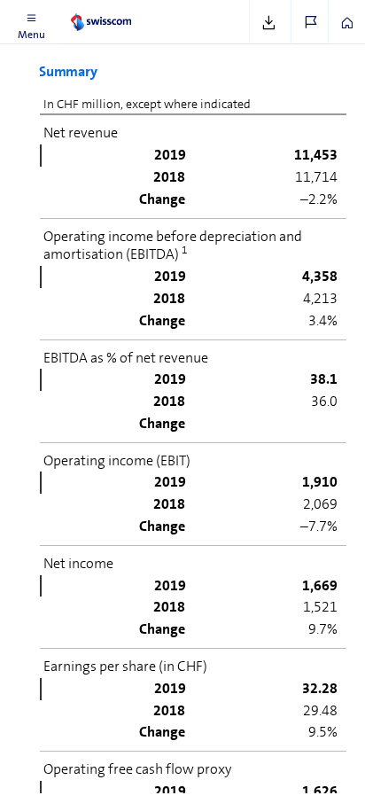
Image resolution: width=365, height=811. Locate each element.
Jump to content (133, 10)
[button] (31, 22)
